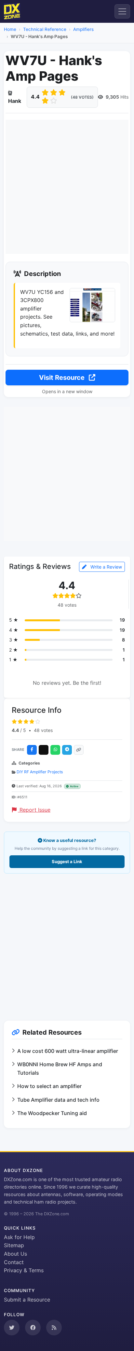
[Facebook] (32, 750)
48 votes (43, 730)
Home (10, 29)
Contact (14, 1262)
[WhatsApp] (55, 750)
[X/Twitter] (43, 750)
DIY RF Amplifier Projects (40, 771)
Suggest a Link (67, 861)
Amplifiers (83, 29)
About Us (15, 1253)
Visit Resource (62, 377)
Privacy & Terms (24, 1270)
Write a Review (105, 567)
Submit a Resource (27, 1299)
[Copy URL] (79, 750)
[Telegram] (67, 750)
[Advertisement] (67, 187)
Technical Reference (44, 29)
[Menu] (122, 11)
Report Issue (34, 809)
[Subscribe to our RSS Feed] (54, 1327)
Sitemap (14, 1245)
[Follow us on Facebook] (33, 1327)
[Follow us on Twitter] (12, 1327)
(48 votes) (82, 97)
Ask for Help (19, 1237)
